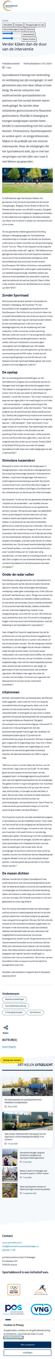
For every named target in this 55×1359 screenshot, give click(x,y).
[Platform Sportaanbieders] (13, 1310)
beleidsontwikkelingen (14, 999)
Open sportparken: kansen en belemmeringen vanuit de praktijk (35, 1188)
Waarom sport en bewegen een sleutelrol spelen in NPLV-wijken (34, 1172)
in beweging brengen (14, 1012)
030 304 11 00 (8, 1250)
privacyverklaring (12, 1337)
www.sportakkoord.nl (12, 1242)
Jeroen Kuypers (9, 1046)
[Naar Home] (8, 6)
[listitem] (7, 25)
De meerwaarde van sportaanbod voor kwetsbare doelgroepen (23, 1101)
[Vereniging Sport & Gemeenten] (41, 1289)
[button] (5, 20)
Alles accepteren (27, 1345)
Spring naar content (12, 1060)
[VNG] (41, 1309)
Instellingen (27, 1353)
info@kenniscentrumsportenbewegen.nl (20, 1246)
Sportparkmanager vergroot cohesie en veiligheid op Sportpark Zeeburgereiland (32, 1155)
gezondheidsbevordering (15, 1006)
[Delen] (6, 1027)
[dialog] (27, 1339)
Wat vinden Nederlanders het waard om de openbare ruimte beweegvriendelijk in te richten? (25, 1137)
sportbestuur (35, 1012)
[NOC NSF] (13, 1289)
